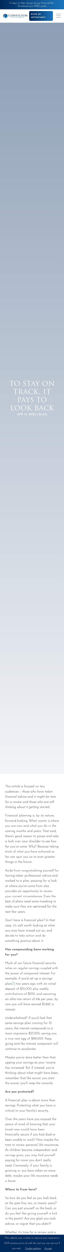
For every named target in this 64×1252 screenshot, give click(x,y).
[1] (13, 984)
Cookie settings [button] (33, 1248)
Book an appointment (38, 15)
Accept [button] (48, 1248)
